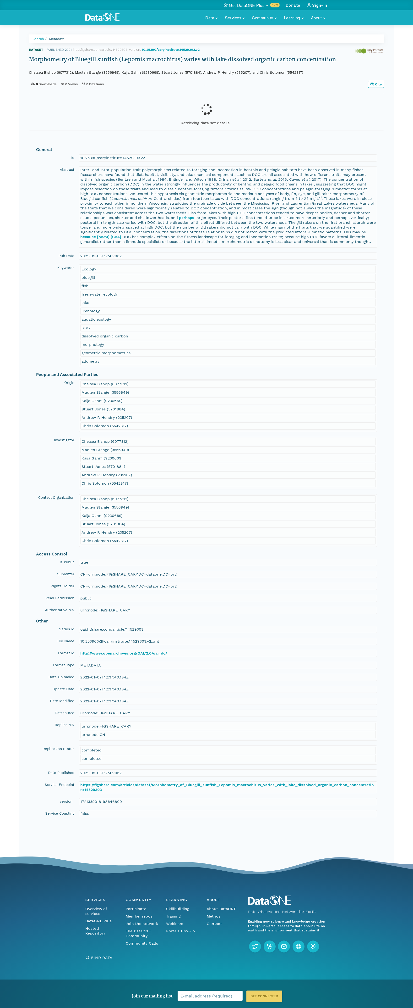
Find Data (101, 957)
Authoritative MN (59, 610)
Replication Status (58, 749)
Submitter (65, 574)
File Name (65, 641)
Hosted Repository (95, 930)
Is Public (67, 562)
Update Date (63, 689)
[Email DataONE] (284, 946)
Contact (214, 923)
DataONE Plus (98, 921)
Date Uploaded (61, 677)
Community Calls (142, 943)
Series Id (66, 629)
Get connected (264, 996)
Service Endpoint (59, 785)
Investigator (64, 440)
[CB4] (116, 237)
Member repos (139, 916)
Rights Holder (62, 586)
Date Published (61, 773)
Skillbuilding (177, 909)
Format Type (63, 665)
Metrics (213, 916)
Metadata (57, 39)
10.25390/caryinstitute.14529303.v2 (171, 49)
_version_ (66, 801)
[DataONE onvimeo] (270, 946)
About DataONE (221, 909)
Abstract (67, 170)
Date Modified (62, 701)
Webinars (174, 923)
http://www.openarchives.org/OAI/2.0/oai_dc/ (123, 653)
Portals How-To (180, 931)
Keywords (65, 268)
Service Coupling (59, 813)
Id (72, 158)
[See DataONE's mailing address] (313, 946)
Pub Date (66, 256)
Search (38, 39)
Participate (136, 909)
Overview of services (96, 911)
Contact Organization (56, 497)
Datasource (64, 713)
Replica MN (64, 725)
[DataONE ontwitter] (255, 946)
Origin (69, 383)
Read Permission (59, 598)
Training (173, 916)
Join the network (142, 923)
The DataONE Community (138, 933)
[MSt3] (103, 237)
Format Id (66, 653)
